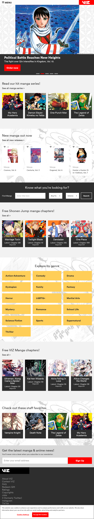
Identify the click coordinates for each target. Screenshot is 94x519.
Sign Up (80, 460)
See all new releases (13, 140)
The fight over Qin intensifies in (29, 61)
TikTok (5, 503)
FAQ (4, 484)
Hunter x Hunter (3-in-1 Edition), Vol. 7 (81, 171)
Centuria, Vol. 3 (33, 170)
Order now (12, 67)
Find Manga (7, 196)
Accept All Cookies (40, 515)
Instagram (7, 500)
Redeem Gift (8, 487)
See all (6, 215)
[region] (47, 512)
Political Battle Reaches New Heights (32, 57)
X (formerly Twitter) (12, 498)
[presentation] (12, 155)
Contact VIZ (8, 481)
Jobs (4, 495)
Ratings (6, 489)
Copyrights (7, 492)
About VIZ (7, 478)
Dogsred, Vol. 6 (56, 170)
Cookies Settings (23, 515)
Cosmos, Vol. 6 (10, 170)
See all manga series (13, 88)
